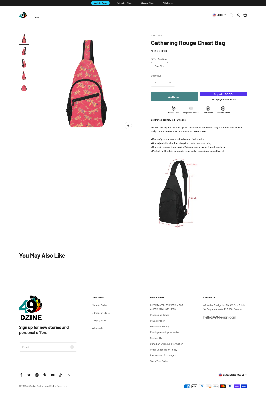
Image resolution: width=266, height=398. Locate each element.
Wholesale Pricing (159, 326)
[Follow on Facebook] (21, 375)
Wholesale (168, 3)
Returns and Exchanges (163, 355)
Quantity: (156, 75)
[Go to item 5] (24, 88)
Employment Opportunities (164, 332)
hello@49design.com (219, 317)
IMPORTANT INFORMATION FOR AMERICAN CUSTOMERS (166, 307)
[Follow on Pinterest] (45, 375)
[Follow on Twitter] (29, 375)
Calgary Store (147, 3)
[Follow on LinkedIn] (68, 375)
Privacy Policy (157, 320)
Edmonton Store (124, 3)
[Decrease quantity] (155, 82)
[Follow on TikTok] (60, 375)
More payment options (224, 99)
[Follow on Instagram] (37, 375)
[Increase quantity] (170, 82)
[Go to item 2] (24, 51)
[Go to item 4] (24, 76)
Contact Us (156, 338)
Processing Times (159, 314)
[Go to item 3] (24, 63)
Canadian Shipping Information (166, 343)
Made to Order (100, 3)
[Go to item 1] (24, 39)
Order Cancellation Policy (163, 349)
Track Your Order (159, 361)
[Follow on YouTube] (52, 375)
